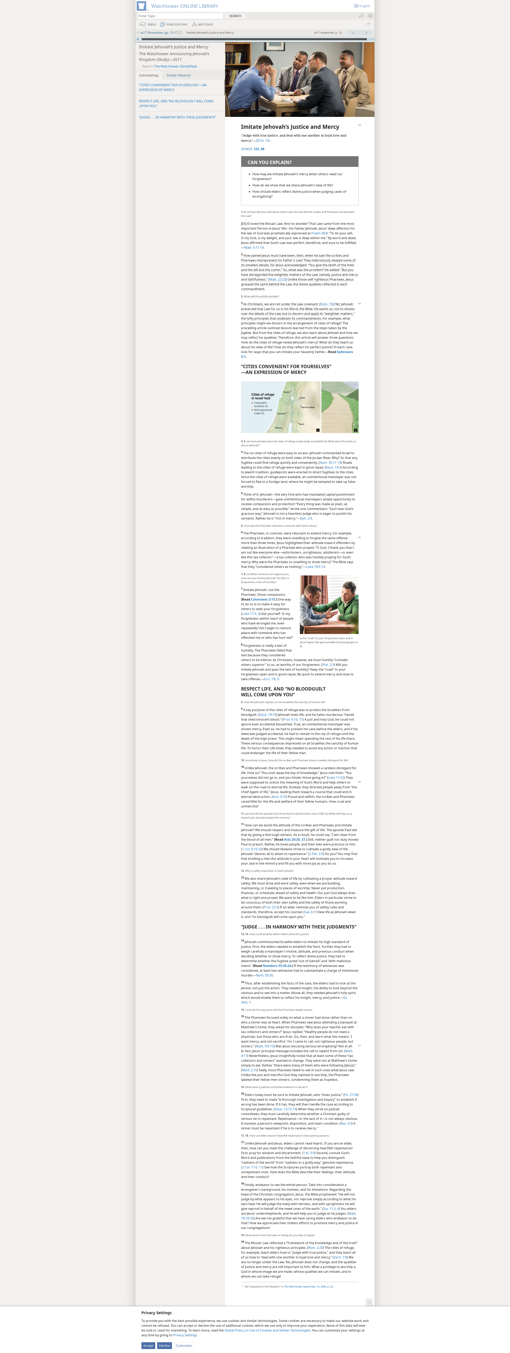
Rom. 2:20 (315, 1247)
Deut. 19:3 (333, 467)
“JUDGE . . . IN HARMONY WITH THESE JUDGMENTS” (177, 117)
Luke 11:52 (336, 777)
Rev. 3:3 (346, 1123)
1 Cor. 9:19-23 (252, 849)
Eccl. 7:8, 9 (271, 679)
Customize (184, 1345)
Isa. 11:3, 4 (331, 1208)
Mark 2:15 (249, 1070)
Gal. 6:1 (309, 912)
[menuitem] (370, 16)
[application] (255, 39)
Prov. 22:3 (271, 907)
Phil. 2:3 (328, 664)
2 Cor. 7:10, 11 (252, 1167)
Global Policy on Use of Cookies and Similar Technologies (267, 1330)
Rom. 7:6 (326, 304)
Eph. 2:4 (306, 518)
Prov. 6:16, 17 (293, 719)
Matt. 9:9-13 (265, 1046)
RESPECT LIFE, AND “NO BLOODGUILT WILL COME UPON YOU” (176, 103)
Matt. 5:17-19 (254, 247)
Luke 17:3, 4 (251, 613)
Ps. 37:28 (351, 1095)
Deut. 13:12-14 (285, 1109)
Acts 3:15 (279, 796)
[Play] (138, 39)
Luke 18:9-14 (315, 566)
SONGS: (250, 149)
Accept (148, 1345)
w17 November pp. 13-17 (159, 32)
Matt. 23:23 (277, 279)
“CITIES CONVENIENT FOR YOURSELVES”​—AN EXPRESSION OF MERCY (173, 87)
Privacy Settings (185, 1335)
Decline (164, 1345)
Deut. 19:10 (267, 714)
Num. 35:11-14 (330, 462)
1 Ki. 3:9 (309, 1153)
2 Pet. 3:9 (316, 854)
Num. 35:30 (264, 975)
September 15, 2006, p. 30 (308, 1286)
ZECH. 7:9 (263, 140)
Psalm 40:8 (319, 233)
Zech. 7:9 (340, 1257)
